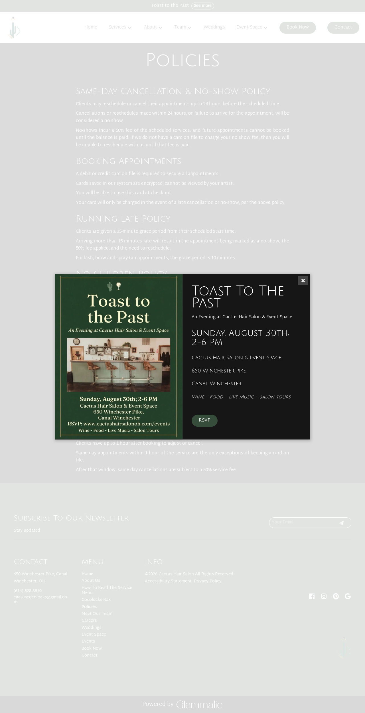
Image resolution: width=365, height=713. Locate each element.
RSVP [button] (204, 420)
